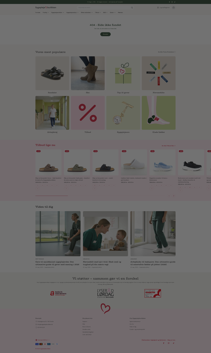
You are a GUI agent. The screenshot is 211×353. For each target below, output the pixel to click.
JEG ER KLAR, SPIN (119, 183)
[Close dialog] (131, 162)
